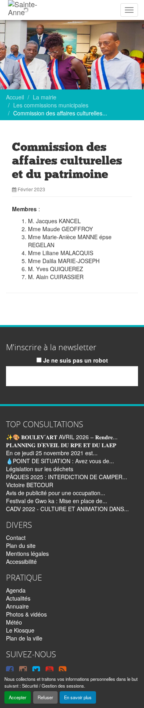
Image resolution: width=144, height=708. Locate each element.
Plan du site (21, 545)
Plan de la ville (24, 638)
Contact (16, 537)
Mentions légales (27, 553)
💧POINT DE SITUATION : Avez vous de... (60, 461)
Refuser (45, 697)
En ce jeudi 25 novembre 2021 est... (52, 453)
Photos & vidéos (26, 614)
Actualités (18, 598)
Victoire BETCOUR (29, 485)
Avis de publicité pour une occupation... (55, 493)
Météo (14, 622)
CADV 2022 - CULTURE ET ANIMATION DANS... (67, 509)
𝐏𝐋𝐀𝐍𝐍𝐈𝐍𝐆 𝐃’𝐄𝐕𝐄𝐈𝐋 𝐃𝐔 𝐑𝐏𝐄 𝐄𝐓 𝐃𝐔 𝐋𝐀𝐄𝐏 (61, 445)
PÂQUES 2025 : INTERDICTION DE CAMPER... (66, 477)
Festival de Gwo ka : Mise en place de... (56, 501)
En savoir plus (78, 697)
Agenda (16, 590)
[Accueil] (26, 10)
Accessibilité (21, 561)
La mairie (44, 97)
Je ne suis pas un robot (75, 360)
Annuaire (17, 606)
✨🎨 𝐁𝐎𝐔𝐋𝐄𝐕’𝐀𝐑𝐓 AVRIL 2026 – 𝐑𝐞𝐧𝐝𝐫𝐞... (62, 437)
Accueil (15, 97)
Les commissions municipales (50, 105)
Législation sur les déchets (39, 469)
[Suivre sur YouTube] (49, 669)
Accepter (17, 697)
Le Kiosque (20, 630)
